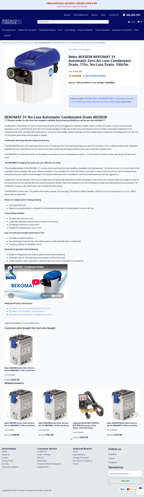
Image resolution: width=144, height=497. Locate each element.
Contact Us (113, 15)
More (103, 15)
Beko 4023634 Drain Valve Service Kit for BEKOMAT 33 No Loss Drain (122, 424)
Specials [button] (7, 35)
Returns (40, 457)
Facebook (112, 454)
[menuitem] (9, 30)
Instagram (112, 462)
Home (4, 451)
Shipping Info (43, 467)
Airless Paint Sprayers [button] (27, 30)
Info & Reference (81, 15)
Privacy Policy (7, 460)
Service (94, 15)
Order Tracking (43, 454)
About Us (6, 454)
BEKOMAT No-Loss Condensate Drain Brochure (29, 308)
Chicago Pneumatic (81, 457)
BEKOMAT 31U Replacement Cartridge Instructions (30, 314)
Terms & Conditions (10, 467)
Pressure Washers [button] (85, 30)
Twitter (111, 458)
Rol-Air (76, 464)
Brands (67, 15)
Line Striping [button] (70, 30)
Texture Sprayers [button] (102, 30)
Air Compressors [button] (9, 30)
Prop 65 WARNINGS (30, 323)
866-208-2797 (133, 14)
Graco (75, 451)
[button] (71, 439)
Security (5, 464)
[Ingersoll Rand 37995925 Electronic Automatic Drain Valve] (89, 404)
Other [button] (136, 30)
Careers (5, 457)
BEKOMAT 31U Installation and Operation (26, 311)
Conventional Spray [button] (47, 30)
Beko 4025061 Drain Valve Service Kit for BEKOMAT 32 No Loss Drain (19, 424)
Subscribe (125, 481)
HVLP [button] (60, 30)
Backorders (42, 460)
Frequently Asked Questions (49, 464)
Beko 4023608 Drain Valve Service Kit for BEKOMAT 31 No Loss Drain (19, 369)
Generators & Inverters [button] (122, 30)
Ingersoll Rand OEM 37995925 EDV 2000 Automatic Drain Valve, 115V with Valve (86, 425)
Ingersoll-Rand (79, 454)
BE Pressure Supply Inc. (83, 460)
